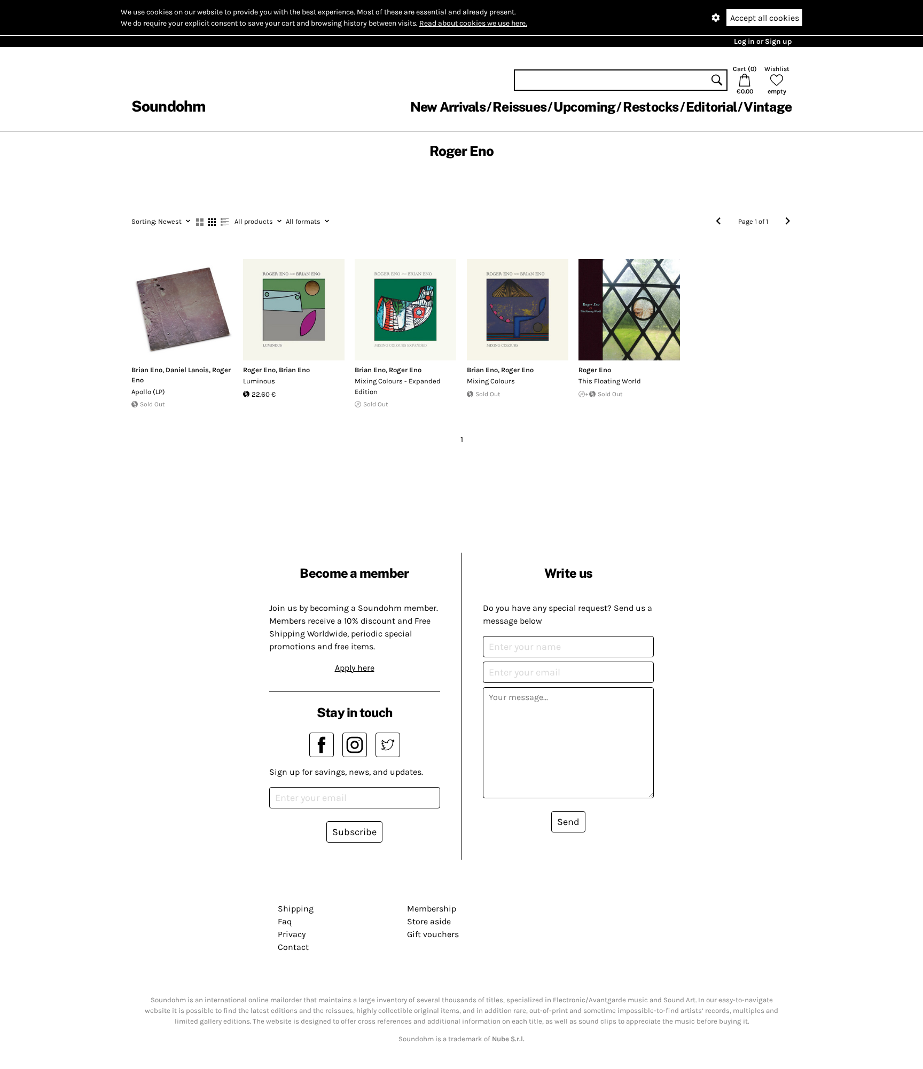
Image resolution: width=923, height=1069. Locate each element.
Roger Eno (259, 370)
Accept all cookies (764, 18)
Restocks (651, 107)
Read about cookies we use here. (473, 23)
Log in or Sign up (763, 41)
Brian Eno (146, 370)
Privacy (292, 934)
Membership (431, 908)
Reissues (519, 107)
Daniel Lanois (187, 370)
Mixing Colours (491, 381)
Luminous (259, 381)
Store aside (429, 921)
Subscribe (354, 832)
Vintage (768, 107)
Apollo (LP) (148, 392)
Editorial (711, 107)
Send (568, 822)
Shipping (296, 908)
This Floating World (609, 381)
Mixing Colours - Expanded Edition (398, 386)
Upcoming (584, 107)
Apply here (354, 668)
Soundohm (168, 106)
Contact (293, 947)
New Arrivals (448, 107)
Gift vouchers (433, 934)
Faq (285, 921)
